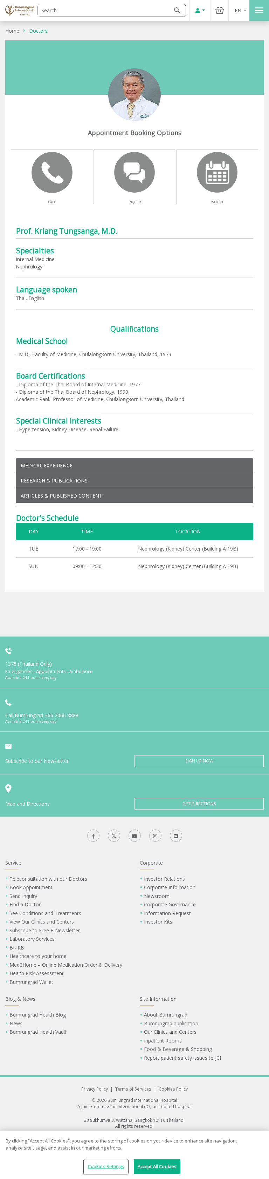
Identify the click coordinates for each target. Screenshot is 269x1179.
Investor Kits (158, 921)
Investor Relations (164, 878)
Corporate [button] (151, 862)
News (15, 1023)
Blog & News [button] (20, 998)
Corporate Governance (170, 904)
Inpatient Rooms (163, 1040)
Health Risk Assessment (36, 973)
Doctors (38, 30)
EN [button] (238, 10)
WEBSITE (217, 202)
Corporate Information (169, 887)
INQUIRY (135, 202)
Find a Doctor (25, 904)
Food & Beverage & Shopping (178, 1049)
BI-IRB (16, 947)
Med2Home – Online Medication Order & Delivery (65, 964)
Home (12, 30)
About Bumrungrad (165, 1014)
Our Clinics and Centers (170, 1031)
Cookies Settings (106, 1166)
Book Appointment (31, 887)
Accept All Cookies (157, 1166)
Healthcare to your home (38, 956)
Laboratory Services (32, 938)
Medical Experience (47, 465)
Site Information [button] (158, 998)
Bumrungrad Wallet (31, 982)
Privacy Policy (94, 1089)
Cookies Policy (173, 1089)
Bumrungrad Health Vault (38, 1031)
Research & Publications (54, 480)
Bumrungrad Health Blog (37, 1014)
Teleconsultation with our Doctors (48, 878)
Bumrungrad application (171, 1023)
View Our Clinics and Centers (41, 921)
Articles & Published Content (61, 495)
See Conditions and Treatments (45, 913)
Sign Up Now (199, 761)
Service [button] (13, 862)
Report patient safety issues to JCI (182, 1057)
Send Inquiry (23, 896)
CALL (52, 202)
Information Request (167, 913)
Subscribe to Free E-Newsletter (44, 930)
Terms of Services (133, 1089)
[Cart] (219, 10)
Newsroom (157, 896)
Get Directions (199, 804)
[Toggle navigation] (259, 10)
